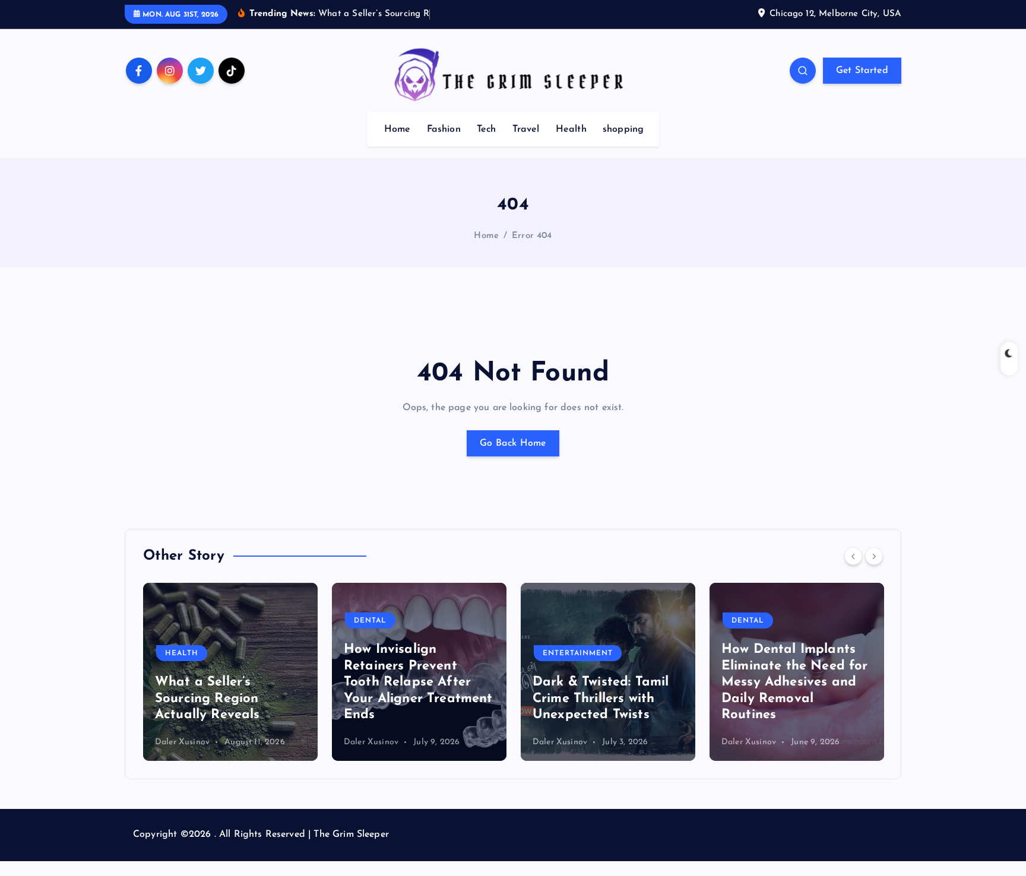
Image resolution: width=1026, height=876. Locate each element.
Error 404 (532, 235)
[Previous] (853, 556)
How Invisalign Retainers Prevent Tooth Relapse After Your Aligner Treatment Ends (418, 682)
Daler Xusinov (182, 742)
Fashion (444, 129)
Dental (370, 620)
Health (571, 129)
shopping (623, 129)
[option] (230, 672)
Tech (486, 129)
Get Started (862, 70)
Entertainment (578, 653)
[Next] (874, 556)
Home (397, 129)
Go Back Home (513, 443)
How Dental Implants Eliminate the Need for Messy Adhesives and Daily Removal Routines (794, 682)
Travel (526, 129)
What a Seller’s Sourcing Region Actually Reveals (207, 698)
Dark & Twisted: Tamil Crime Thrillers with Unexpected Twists (601, 698)
